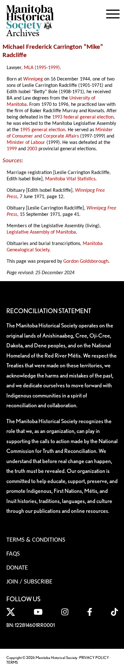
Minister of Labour (26, 142)
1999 (12, 149)
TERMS (12, 662)
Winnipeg (33, 79)
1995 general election (42, 129)
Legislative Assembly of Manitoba (41, 232)
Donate (17, 568)
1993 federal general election (83, 117)
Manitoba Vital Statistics (70, 179)
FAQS (13, 554)
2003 (32, 149)
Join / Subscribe (29, 582)
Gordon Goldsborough (85, 261)
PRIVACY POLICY (94, 657)
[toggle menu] (113, 12)
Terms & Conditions (35, 540)
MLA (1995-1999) (42, 67)
